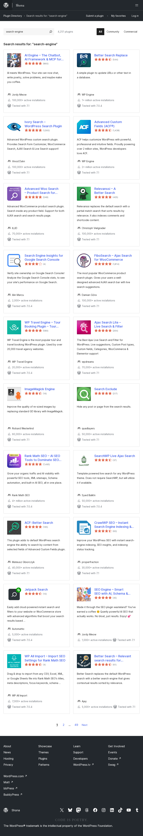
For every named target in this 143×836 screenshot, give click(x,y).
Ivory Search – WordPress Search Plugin (43, 124)
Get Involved (116, 746)
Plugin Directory (12, 15)
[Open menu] (137, 5)
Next (84, 724)
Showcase (45, 746)
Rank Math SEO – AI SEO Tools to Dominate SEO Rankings (42, 458)
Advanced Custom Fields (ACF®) (108, 124)
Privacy (8, 764)
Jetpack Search (36, 589)
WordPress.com (15, 776)
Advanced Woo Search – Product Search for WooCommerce (41, 191)
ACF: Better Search (39, 523)
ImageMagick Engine (40, 389)
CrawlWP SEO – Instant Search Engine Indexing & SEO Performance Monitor (113, 525)
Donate (114, 758)
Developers (80, 758)
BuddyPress (12, 794)
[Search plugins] (50, 31)
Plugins (42, 758)
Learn (76, 746)
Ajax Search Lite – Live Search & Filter (108, 324)
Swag (113, 764)
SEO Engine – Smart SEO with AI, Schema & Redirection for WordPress (114, 592)
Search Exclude (105, 389)
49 (76, 725)
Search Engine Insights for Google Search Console (44, 257)
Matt (8, 782)
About (7, 746)
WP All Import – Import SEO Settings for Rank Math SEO (45, 658)
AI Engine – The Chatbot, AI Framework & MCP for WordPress (43, 57)
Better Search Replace (111, 55)
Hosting (8, 758)
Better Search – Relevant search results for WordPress (112, 658)
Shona (16, 810)
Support (78, 752)
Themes (43, 752)
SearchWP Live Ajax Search (114, 456)
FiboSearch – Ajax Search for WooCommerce (113, 257)
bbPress (10, 788)
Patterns (43, 764)
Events (112, 752)
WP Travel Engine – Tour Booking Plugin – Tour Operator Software (43, 325)
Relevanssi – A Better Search (105, 191)
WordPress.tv (83, 764)
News (7, 752)
